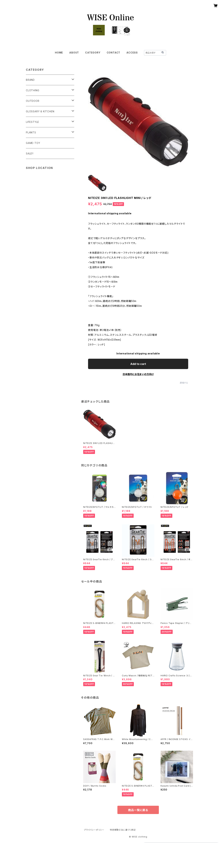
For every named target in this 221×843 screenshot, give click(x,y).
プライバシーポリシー (94, 830)
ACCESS (132, 52)
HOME (59, 52)
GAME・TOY (33, 142)
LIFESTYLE (32, 121)
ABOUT (74, 52)
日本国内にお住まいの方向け (138, 374)
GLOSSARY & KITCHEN (40, 111)
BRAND (30, 79)
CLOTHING (32, 90)
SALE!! (29, 153)
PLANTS (31, 132)
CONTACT (113, 52)
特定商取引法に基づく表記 (123, 830)
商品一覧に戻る (138, 810)
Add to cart (138, 364)
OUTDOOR (32, 100)
